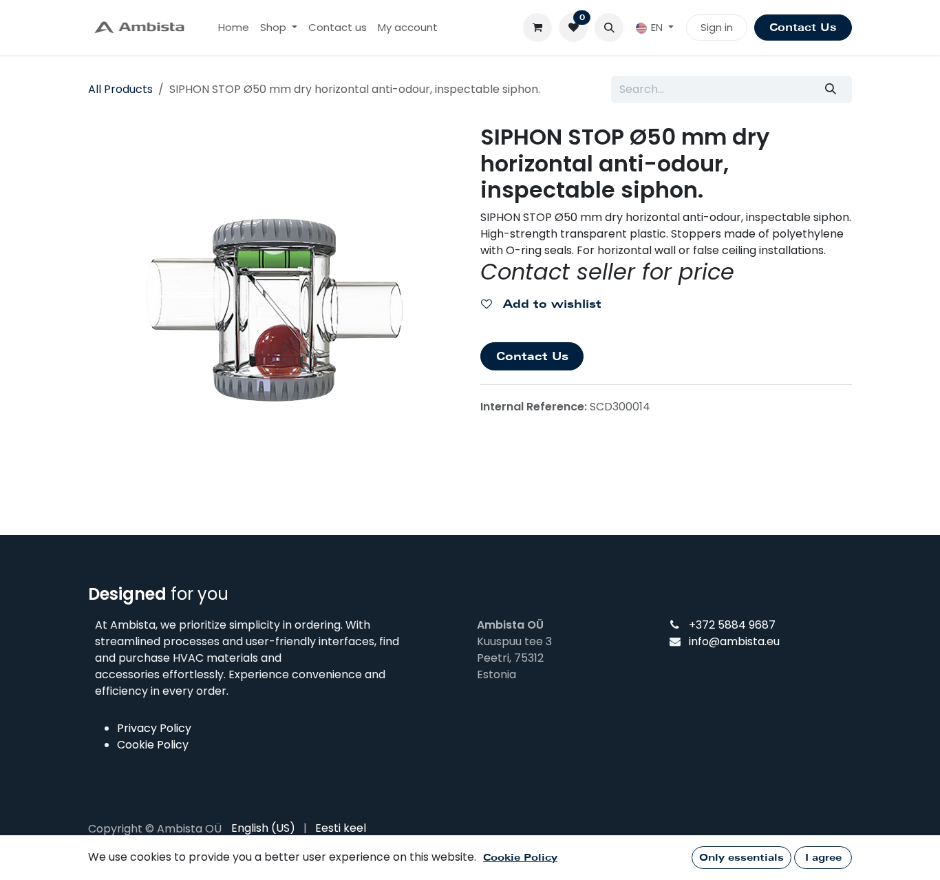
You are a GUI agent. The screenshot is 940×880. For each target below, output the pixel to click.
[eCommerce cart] (537, 27)
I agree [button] (823, 857)
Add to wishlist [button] (550, 304)
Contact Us (802, 27)
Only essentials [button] (741, 857)
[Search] (831, 89)
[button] (609, 27)
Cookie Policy (153, 745)
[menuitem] (234, 27)
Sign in (717, 27)
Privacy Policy (154, 728)
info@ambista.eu (734, 641)
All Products (120, 89)
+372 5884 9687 (732, 625)
